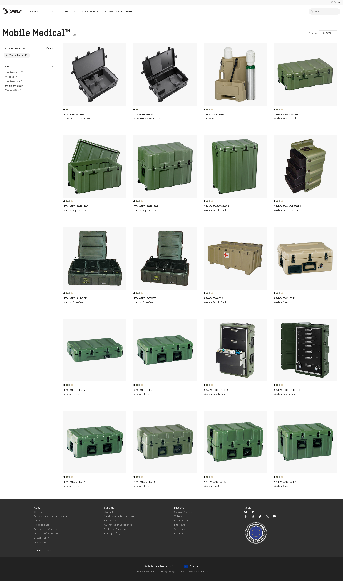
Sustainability (41, 538)
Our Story (39, 512)
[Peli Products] (245, 517)
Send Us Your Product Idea (119, 516)
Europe (193, 566)
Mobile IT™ (11, 77)
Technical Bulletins (115, 529)
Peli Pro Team (182, 521)
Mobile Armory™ (14, 73)
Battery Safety (112, 533)
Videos (178, 516)
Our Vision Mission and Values (51, 516)
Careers (38, 521)
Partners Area (112, 521)
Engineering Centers (45, 529)
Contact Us (110, 512)
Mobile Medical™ (14, 86)
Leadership (40, 542)
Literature (179, 525)
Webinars (179, 529)
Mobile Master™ (13, 81)
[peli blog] (274, 517)
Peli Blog (179, 533)
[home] (12, 11)
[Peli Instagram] (253, 517)
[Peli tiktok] (260, 517)
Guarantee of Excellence (118, 525)
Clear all (50, 48)
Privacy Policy (167, 572)
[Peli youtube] (245, 512)
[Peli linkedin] (253, 512)
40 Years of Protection (46, 533)
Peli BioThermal (43, 551)
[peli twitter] (267, 517)
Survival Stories (183, 512)
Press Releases (42, 525)
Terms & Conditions (145, 572)
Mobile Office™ (13, 90)
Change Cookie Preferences (193, 572)
